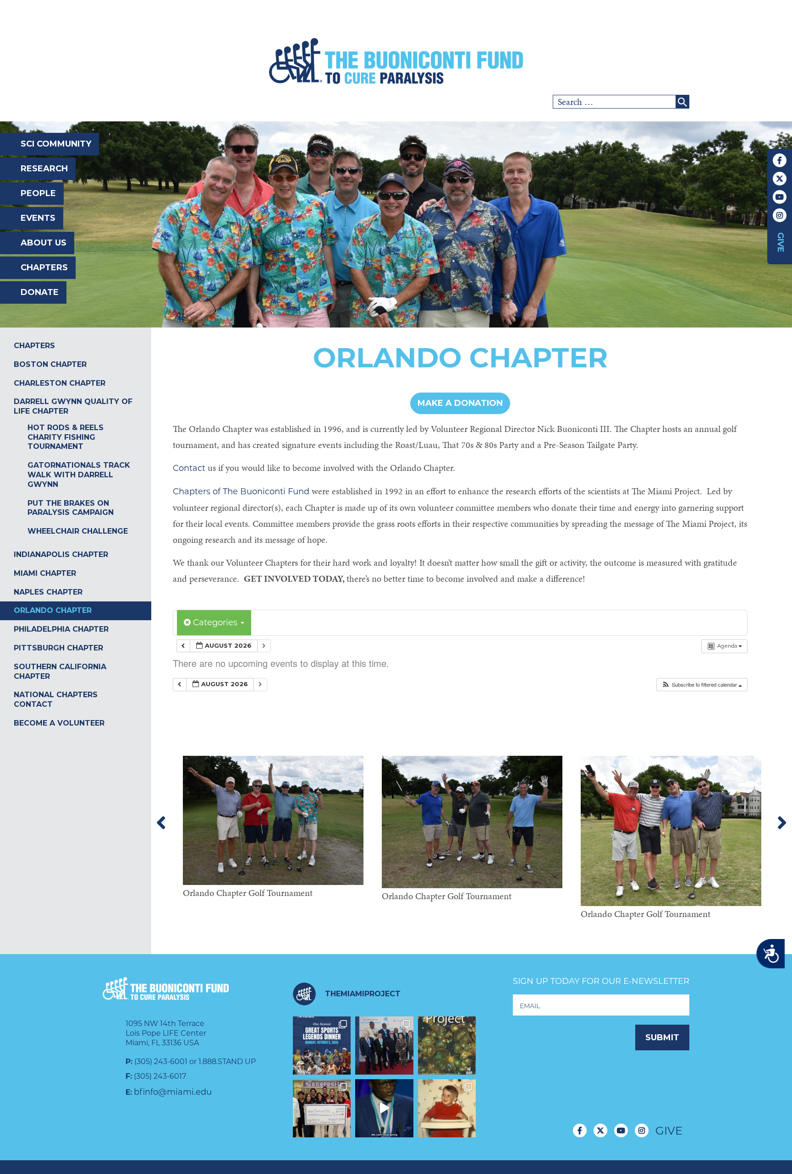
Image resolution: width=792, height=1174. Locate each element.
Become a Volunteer (59, 723)
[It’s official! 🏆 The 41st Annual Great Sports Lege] (322, 1045)
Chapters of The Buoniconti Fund (241, 491)
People (38, 193)
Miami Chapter (45, 573)
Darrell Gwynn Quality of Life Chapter (73, 406)
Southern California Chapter (60, 671)
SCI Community (56, 144)
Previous (161, 823)
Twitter (779, 179)
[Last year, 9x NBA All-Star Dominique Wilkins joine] (384, 1108)
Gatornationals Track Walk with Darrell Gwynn (79, 475)
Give (781, 242)
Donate (40, 292)
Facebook (779, 160)
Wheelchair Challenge (78, 531)
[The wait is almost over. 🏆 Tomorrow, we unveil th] (384, 1045)
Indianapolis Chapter (61, 554)
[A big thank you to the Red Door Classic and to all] (322, 1108)
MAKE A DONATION (460, 403)
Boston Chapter (50, 364)
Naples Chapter (48, 592)
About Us (43, 243)
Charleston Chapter (59, 383)
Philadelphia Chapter (61, 629)
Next (782, 823)
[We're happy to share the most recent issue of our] (447, 1045)
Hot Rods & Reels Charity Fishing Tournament (66, 437)
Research (44, 169)
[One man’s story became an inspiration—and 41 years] (447, 1108)
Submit (662, 1037)
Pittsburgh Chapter (58, 648)
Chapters (44, 267)
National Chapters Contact (56, 699)
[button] (702, 684)
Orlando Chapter (53, 610)
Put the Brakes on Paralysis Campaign (71, 508)
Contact (190, 468)
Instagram (779, 215)
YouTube (779, 197)
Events (38, 218)
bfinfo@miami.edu (173, 1092)
